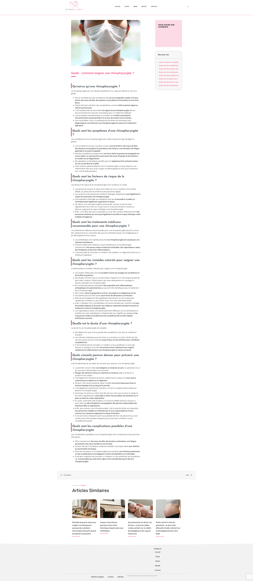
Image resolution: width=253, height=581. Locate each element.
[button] (188, 6)
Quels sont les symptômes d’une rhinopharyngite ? (169, 65)
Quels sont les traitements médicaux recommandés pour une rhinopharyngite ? (169, 72)
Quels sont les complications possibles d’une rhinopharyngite (169, 85)
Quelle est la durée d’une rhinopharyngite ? (169, 79)
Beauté (144, 6)
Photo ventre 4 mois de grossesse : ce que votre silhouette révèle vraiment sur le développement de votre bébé (168, 528)
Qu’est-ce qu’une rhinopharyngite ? (169, 62)
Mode (135, 6)
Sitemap (121, 577)
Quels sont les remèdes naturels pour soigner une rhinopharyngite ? (169, 75)
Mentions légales (97, 577)
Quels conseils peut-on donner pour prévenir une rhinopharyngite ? (169, 82)
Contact (154, 6)
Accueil (117, 6)
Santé (127, 6)
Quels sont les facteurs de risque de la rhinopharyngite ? (169, 69)
